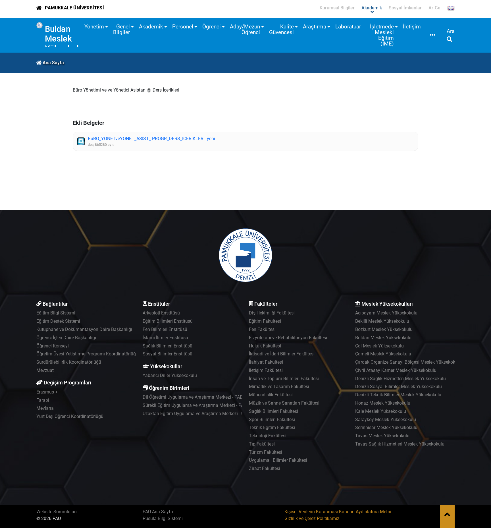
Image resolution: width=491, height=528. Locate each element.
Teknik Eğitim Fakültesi (272, 427)
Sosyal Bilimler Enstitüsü (167, 354)
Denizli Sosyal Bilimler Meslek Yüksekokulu (398, 386)
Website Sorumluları (56, 511)
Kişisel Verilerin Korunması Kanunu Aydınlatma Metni (337, 511)
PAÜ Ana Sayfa (158, 511)
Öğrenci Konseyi (52, 346)
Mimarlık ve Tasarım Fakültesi (279, 386)
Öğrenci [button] (211, 26)
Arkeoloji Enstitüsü (161, 313)
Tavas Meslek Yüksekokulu (382, 435)
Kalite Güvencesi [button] (281, 29)
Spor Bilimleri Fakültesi (272, 419)
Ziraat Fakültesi (264, 468)
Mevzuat (45, 370)
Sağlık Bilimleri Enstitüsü (167, 346)
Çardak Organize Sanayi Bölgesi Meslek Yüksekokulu (408, 362)
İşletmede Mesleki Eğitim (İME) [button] (382, 35)
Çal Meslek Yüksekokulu (379, 346)
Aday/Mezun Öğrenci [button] (245, 29)
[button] (432, 35)
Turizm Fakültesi (265, 452)
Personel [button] (182, 26)
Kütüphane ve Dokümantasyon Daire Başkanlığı (84, 329)
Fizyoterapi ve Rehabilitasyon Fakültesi (288, 337)
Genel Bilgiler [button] (121, 29)
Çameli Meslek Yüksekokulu (383, 354)
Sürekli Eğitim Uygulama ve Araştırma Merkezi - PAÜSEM (199, 405)
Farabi (42, 400)
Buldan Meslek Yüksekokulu (68, 38)
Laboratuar (348, 26)
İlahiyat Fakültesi (266, 362)
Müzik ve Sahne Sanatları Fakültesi (284, 403)
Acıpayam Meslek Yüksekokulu (386, 313)
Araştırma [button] (314, 26)
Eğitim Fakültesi (265, 321)
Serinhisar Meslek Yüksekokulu (386, 427)
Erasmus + (47, 392)
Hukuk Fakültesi (265, 346)
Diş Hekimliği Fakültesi (272, 313)
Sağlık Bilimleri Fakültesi (273, 411)
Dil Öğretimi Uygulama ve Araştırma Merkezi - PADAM (196, 397)
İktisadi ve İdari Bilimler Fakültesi (282, 354)
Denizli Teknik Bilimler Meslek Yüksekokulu (398, 394)
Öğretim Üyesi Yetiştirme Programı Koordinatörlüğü (87, 354)
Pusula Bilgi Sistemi (163, 518)
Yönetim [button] (94, 26)
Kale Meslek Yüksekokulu (380, 411)
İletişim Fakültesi (266, 370)
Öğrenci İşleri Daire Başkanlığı (66, 337)
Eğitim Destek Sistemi (58, 321)
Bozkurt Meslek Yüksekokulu (384, 329)
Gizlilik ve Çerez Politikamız (311, 518)
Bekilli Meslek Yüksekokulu (382, 321)
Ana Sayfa (53, 62)
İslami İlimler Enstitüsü (165, 337)
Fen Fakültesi (262, 329)
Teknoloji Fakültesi (267, 435)
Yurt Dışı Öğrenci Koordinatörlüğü (69, 416)
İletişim (412, 26)
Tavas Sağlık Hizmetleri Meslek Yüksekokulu (399, 444)
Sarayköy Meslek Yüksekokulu (385, 419)
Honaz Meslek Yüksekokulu (382, 403)
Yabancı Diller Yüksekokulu (170, 375)
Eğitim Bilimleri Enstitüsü (168, 321)
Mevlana (45, 408)
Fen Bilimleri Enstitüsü (165, 329)
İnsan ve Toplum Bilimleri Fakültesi (284, 378)
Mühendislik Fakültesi (271, 394)
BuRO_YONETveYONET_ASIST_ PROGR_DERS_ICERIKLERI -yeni (151, 138)
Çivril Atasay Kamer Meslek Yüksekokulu (395, 370)
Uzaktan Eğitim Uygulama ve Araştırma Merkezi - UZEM (198, 413)
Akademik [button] (151, 26)
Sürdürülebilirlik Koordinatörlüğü (68, 362)
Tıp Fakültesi (262, 444)
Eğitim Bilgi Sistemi (55, 313)
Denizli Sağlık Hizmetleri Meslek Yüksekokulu (400, 378)
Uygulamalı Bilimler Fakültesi (278, 460)
